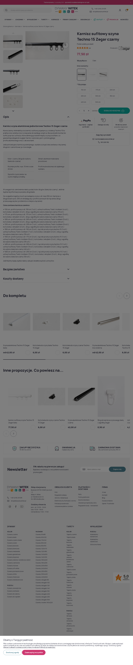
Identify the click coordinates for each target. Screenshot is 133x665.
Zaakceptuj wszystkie (34, 652)
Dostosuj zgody (12, 652)
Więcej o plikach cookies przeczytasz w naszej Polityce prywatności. (29, 647)
